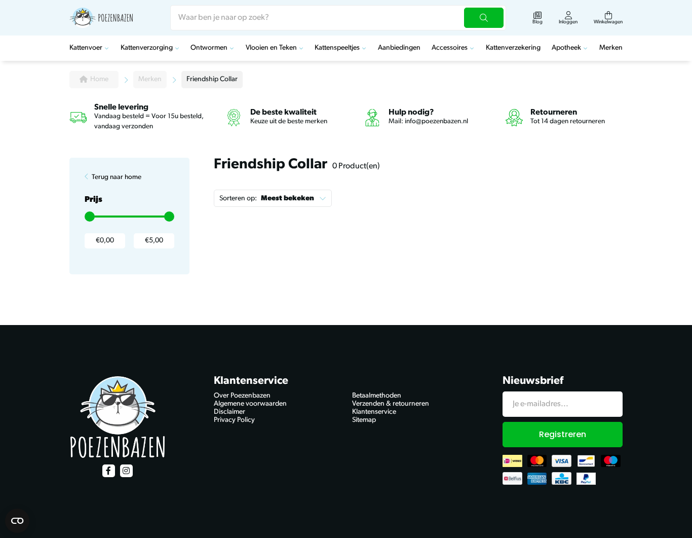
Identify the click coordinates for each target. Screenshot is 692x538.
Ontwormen (208, 48)
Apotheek (566, 48)
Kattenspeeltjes (337, 48)
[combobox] (338, 17)
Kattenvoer (85, 48)
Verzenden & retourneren (390, 404)
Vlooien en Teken (271, 48)
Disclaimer (229, 412)
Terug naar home (116, 177)
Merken (611, 48)
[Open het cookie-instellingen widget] (17, 521)
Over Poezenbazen (242, 396)
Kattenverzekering (513, 48)
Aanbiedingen (399, 48)
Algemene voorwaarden (250, 404)
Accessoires (450, 48)
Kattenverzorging (147, 48)
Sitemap (364, 420)
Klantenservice (374, 412)
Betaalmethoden (376, 396)
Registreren (562, 434)
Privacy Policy (234, 420)
